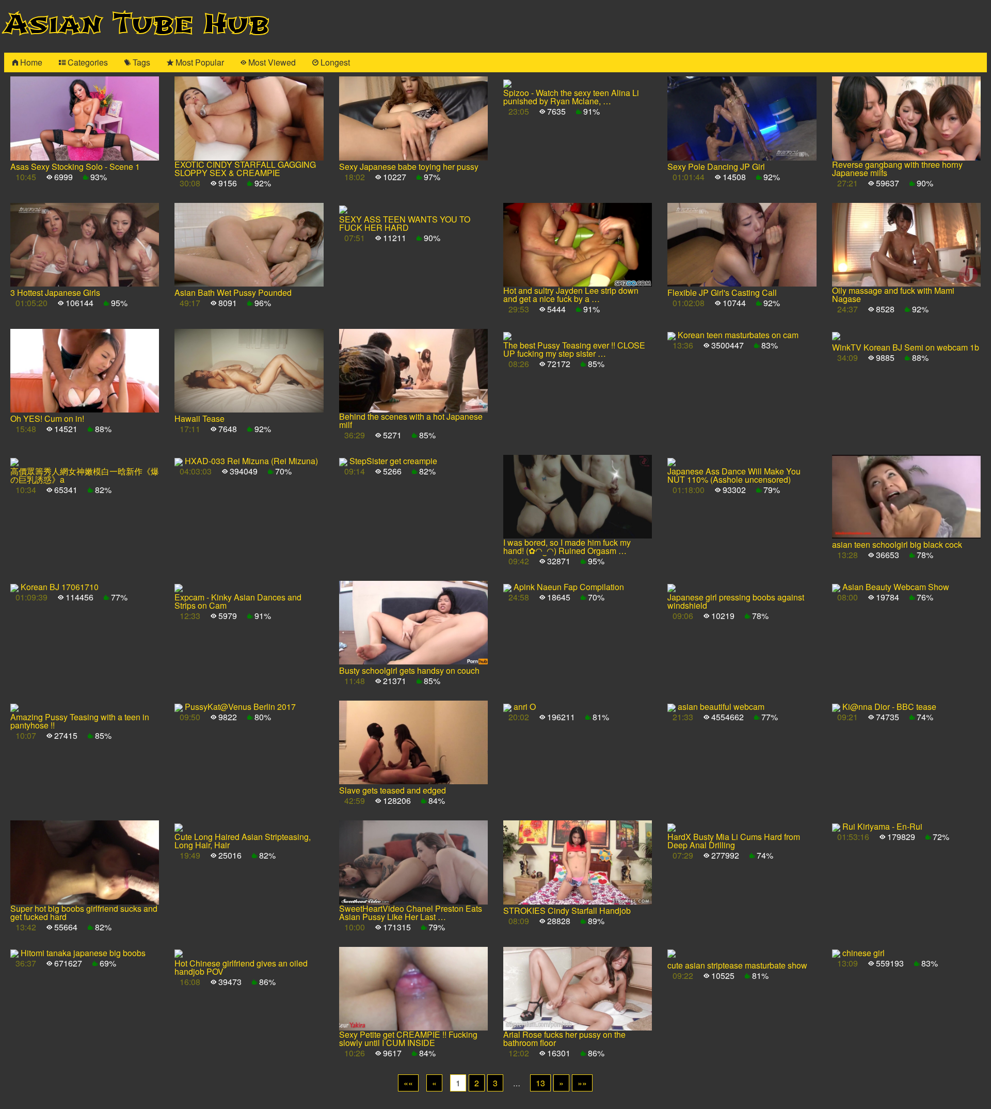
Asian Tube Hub (136, 24)
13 (540, 1083)
